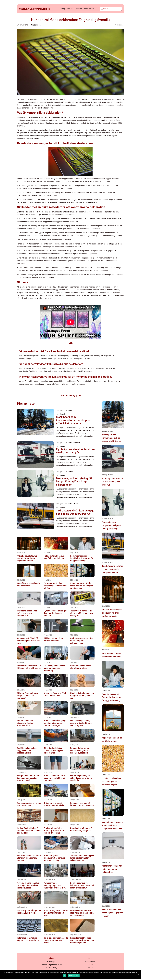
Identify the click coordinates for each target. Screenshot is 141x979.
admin (71, 410)
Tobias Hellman (74, 504)
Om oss (70, 9)
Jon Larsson (36, 25)
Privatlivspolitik (73, 976)
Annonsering (60, 9)
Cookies (79, 9)
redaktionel (119, 25)
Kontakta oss (89, 9)
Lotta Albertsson (74, 442)
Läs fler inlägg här (70, 395)
